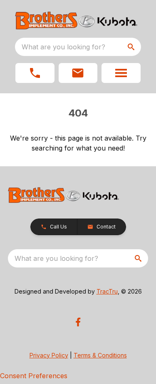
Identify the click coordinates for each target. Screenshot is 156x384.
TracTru (107, 291)
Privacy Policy (49, 355)
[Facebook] (78, 322)
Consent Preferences (33, 376)
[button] (35, 73)
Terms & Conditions (100, 355)
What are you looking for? (63, 47)
